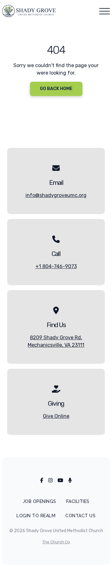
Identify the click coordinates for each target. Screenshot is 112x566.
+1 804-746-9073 (56, 266)
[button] (104, 11)
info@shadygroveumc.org (56, 195)
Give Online (56, 416)
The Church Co (56, 542)
